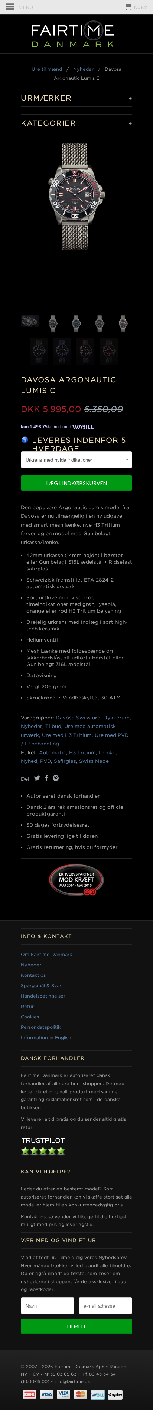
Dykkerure (116, 718)
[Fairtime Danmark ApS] (76, 34)
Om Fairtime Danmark (46, 954)
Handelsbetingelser (43, 996)
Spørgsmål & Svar (41, 985)
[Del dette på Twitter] (36, 778)
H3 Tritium (82, 752)
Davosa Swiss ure (78, 718)
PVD (45, 761)
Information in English (46, 1037)
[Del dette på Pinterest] (55, 778)
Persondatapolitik (41, 1027)
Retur (27, 1006)
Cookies (30, 1016)
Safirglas (65, 761)
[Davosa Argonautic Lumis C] (76, 196)
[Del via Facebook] (45, 778)
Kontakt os (33, 975)
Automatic (52, 752)
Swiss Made (94, 761)
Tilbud (53, 726)
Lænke (107, 752)
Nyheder (83, 69)
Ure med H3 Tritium (67, 735)
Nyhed (29, 761)
